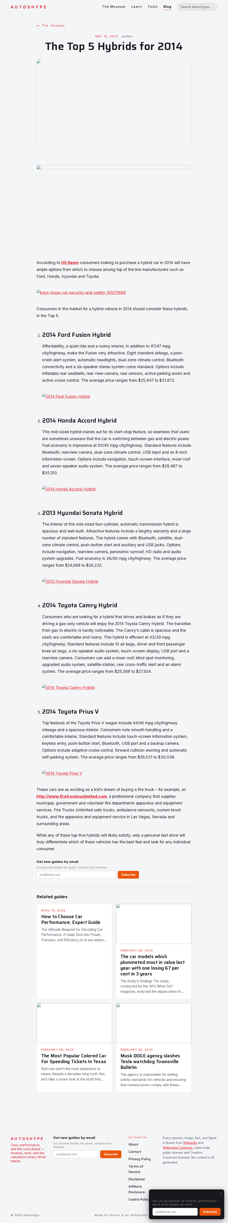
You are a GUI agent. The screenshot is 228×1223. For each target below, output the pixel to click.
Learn (136, 6)
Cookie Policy (139, 1199)
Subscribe (128, 874)
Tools (153, 6)
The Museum (114, 6)
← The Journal (51, 25)
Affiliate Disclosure (136, 1189)
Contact (134, 1151)
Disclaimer (136, 1179)
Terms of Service (135, 1169)
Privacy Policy (139, 1159)
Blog (167, 6)
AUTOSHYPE (29, 7)
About (133, 1144)
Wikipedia (190, 1143)
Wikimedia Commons (178, 1148)
